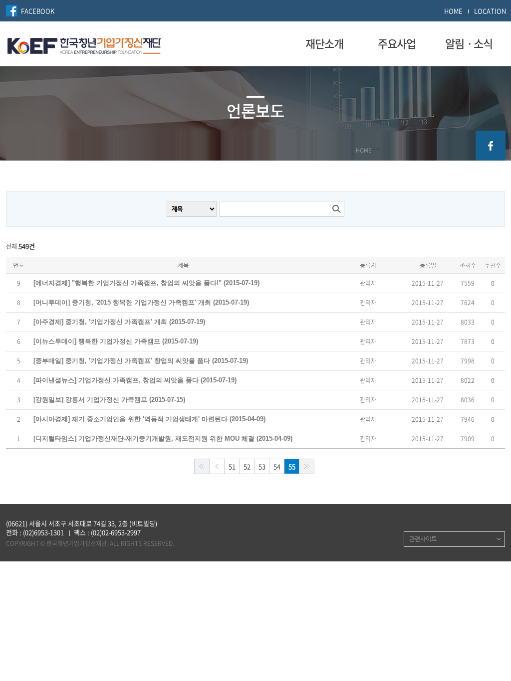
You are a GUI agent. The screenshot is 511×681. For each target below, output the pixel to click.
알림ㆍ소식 (469, 43)
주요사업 (397, 43)
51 (232, 466)
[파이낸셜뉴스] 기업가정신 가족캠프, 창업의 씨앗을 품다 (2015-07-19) (135, 380)
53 (261, 466)
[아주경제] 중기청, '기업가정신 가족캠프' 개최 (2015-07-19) (119, 322)
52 (247, 466)
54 (276, 466)
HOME (453, 10)
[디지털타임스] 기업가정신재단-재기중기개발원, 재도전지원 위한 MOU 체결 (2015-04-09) (162, 438)
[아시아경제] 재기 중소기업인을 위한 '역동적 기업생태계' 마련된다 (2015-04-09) (149, 419)
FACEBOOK (37, 10)
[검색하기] (336, 208)
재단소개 (324, 43)
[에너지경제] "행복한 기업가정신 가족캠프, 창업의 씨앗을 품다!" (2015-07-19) (146, 283)
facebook (491, 146)
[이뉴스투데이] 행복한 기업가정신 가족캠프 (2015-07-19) (115, 341)
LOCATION (490, 10)
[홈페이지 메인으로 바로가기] (84, 44)
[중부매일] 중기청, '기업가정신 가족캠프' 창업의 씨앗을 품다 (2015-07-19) (140, 360)
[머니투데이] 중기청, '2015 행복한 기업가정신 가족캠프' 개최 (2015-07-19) (141, 302)
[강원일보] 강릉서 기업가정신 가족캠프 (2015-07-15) (109, 399)
